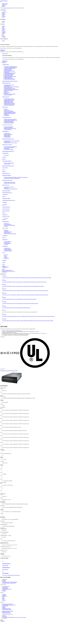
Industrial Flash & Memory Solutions (10, 76)
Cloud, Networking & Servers (6, 117)
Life (5, 255)
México (3, 13)
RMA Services (6, 223)
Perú (3, 17)
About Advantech (4, 239)
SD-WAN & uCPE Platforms (9, 121)
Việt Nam (3, 36)
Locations (5, 257)
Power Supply (6, 155)
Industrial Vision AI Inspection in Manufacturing (12, 178)
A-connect (4, 600)
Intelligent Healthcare (5, 131)
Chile (3, 15)
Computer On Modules (8, 69)
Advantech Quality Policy (6, 210)
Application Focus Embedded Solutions (10, 67)
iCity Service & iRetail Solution (9, 147)
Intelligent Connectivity (5, 96)
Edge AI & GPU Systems (8, 110)
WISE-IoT (6, 218)
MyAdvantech (4, 4)
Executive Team (6, 242)
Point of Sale (6, 187)
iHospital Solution (7, 133)
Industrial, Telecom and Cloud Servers (10, 119)
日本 (3, 29)
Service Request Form (7, 224)
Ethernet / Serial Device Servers (9, 99)
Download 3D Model (7, 370)
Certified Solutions (7, 85)
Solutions (3, 159)
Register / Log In (5, 53)
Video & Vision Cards (7, 129)
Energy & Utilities (5, 167)
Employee (3, 262)
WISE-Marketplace (5, 266)
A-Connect (4, 267)
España (3, 22)
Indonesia (3, 28)
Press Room (6, 244)
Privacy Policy (4, 616)
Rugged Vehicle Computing (6, 190)
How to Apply (6, 258)
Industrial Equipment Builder (6, 175)
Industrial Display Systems (8, 75)
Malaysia (3, 31)
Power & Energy (7, 92)
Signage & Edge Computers (8, 149)
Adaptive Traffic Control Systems (9, 182)
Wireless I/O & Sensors (8, 94)
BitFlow (5, 204)
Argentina (4, 14)
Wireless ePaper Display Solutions (9, 79)
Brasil (3, 12)
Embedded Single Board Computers (10, 72)
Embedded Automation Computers (9, 88)
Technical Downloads (14, 370)
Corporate (4, 237)
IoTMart (3, 265)
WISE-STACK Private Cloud (9, 122)
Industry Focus (4, 596)
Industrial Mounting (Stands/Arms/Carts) (8, 151)
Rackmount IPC (6, 115)
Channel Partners (4, 214)
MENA (3, 40)
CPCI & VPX (6, 109)
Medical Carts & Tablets (8, 134)
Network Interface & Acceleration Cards (10, 120)
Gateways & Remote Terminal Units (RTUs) (11, 89)
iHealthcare (4, 171)
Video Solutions (4, 202)
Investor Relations (5, 246)
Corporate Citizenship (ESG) (6, 589)
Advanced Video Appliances (8, 126)
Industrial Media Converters (8, 101)
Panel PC (5, 91)
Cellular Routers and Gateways (9, 98)
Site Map (3, 615)
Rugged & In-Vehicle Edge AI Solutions (10, 142)
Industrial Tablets (7, 141)
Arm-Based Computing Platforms (9, 68)
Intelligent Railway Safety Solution (9, 183)
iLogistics (3, 196)
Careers (3, 252)
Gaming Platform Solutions (8, 74)
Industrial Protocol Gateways (8, 102)
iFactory (3, 169)
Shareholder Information (8, 250)
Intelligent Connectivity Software (9, 104)
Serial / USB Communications (9, 105)
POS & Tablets (6, 148)
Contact (3, 264)
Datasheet (1, 370)
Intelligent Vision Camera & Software (10, 128)
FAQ (3, 599)
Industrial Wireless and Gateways (9, 103)
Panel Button (2, 50)
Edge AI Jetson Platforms (8, 127)
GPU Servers (4, 272)
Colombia (3, 16)
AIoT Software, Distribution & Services (10, 66)
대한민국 (4, 30)
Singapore (4, 32)
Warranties (6, 226)
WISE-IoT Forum (7, 232)
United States (4, 11)
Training (5, 256)
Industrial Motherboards (8, 77)
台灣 (3, 33)
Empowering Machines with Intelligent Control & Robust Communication (16, 177)
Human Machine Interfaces (8, 90)
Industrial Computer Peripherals (9, 111)
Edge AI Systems (7, 163)
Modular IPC (6, 114)
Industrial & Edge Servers (6, 173)
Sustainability (4, 260)
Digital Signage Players (8, 70)
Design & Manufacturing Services (7, 192)
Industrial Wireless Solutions (8, 78)
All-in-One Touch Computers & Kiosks (10, 146)
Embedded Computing (5, 64)
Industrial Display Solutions (6, 198)
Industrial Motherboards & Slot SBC (10, 112)
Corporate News (5, 587)
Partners (3, 212)
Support (3, 219)
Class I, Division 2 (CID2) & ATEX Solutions (11, 86)
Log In (7, 3)
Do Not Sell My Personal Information (14, 617)
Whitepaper (4, 595)
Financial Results (7, 248)
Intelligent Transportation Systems (9, 113)
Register (3, 3)
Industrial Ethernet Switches (8, 100)
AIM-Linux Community (8, 231)
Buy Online (5, 579)
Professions (6, 254)
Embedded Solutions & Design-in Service (8, 165)
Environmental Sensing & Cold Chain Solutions (11, 140)
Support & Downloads (5, 221)
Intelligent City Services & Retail (7, 144)
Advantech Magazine (7, 243)
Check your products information (9, 225)
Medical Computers (7, 135)
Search (3, 5)
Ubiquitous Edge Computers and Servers (10, 188)
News (3, 597)
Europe (4, 6)
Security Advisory (5, 235)
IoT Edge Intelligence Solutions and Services (8, 200)
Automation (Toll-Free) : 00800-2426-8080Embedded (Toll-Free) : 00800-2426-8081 (9, 582)
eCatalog (3, 598)
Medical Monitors (7, 136)
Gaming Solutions (4, 194)
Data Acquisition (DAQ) (8, 87)
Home (3, 269)
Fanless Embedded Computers (9, 73)
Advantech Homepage (3, 0)
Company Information (7, 241)
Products (3, 62)
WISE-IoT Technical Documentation (10, 233)
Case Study (4, 594)
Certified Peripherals (5, 153)
